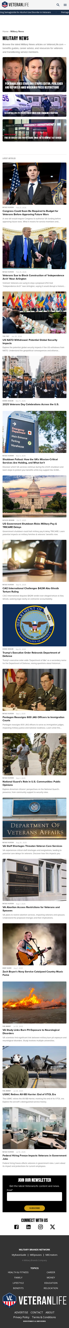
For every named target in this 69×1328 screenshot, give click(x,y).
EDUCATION (50, 1282)
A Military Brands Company (34, 1260)
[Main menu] (65, 5)
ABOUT (50, 1312)
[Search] (58, 5)
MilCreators (51, 1254)
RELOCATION (51, 1288)
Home (6, 31)
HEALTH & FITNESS (18, 1272)
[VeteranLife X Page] (53, 1227)
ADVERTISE (21, 1312)
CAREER (51, 1272)
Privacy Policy (21, 1317)
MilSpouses (36, 1254)
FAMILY (18, 1277)
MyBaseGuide (19, 1254)
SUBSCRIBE (34, 1208)
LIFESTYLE (18, 1282)
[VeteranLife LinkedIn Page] (28, 1227)
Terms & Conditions (44, 1317)
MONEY (51, 1277)
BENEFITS (18, 1288)
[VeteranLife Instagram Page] (40, 1227)
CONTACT (37, 1312)
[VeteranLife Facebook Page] (16, 1227)
